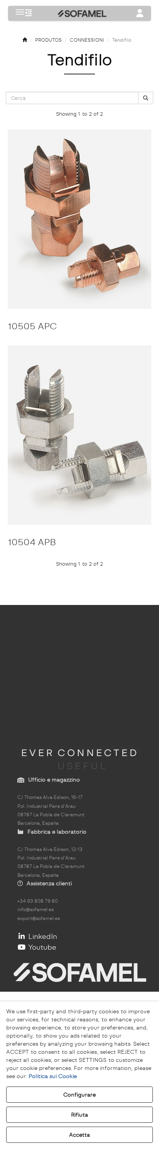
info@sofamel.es (35, 909)
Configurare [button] (79, 1095)
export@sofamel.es (38, 918)
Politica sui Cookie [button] (53, 1076)
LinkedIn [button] (41, 936)
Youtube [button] (41, 947)
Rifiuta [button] (79, 1115)
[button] (28, 13)
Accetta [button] (79, 1135)
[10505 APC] (79, 219)
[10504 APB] (79, 435)
